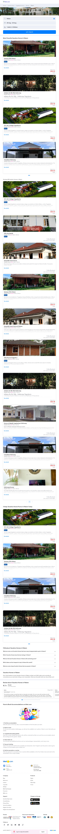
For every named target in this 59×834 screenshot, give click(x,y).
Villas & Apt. (32, 782)
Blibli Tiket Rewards (7, 789)
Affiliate (4, 786)
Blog (4, 778)
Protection (5, 791)
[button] (29, 651)
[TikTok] (23, 825)
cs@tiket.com (9, 770)
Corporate (5, 784)
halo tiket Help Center (7, 799)
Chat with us (8, 766)
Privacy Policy (6, 803)
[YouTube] (15, 825)
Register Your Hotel (7, 807)
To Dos (31, 784)
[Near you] (54, 18)
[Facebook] (4, 825)
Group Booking (6, 801)
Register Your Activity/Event (9, 809)
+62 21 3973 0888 (37, 770)
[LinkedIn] (11, 825)
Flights (31, 778)
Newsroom (5, 780)
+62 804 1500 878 (37, 767)
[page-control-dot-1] (29, 175)
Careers (4, 782)
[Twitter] (8, 825)
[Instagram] (19, 825)
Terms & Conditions (7, 805)
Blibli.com (5, 793)
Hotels (31, 780)
